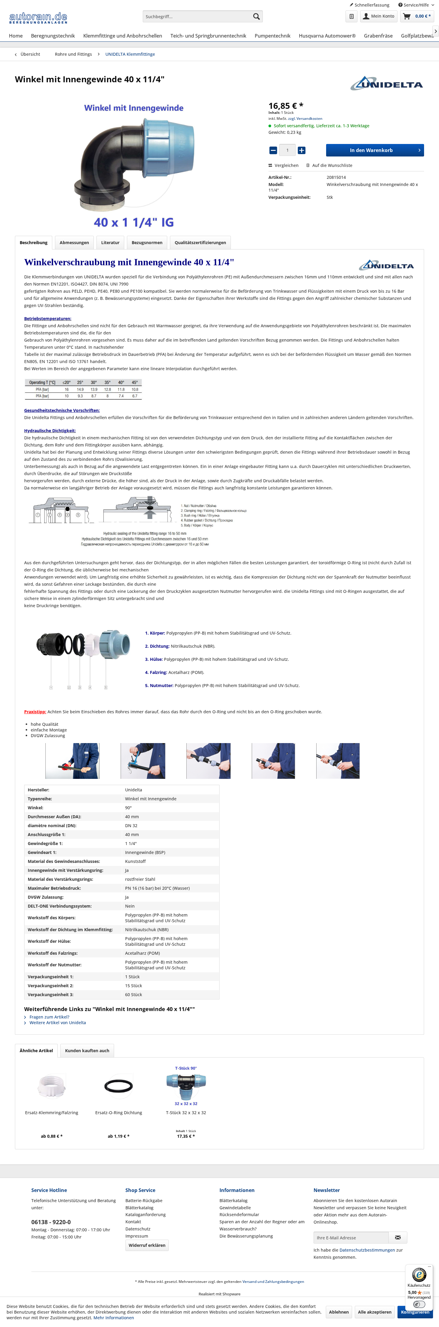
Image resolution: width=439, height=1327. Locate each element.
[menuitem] (203, 16)
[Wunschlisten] (351, 16)
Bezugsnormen (147, 242)
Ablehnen (339, 1312)
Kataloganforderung (145, 1214)
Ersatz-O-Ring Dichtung (118, 1112)
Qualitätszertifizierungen (200, 242)
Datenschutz (138, 1229)
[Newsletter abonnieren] (398, 1238)
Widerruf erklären (147, 1245)
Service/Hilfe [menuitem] (416, 5)
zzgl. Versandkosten (305, 118)
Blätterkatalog (139, 1207)
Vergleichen (286, 165)
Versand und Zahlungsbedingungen (273, 1281)
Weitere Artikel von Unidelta (57, 1022)
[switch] (419, 1304)
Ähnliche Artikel (36, 1050)
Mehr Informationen (113, 1317)
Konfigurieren (415, 1312)
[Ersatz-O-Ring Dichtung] (119, 1086)
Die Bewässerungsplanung (246, 1236)
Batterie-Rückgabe (143, 1200)
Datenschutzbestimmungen (367, 1250)
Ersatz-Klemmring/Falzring (51, 1112)
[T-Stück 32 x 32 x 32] (186, 1086)
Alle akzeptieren (375, 1312)
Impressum (136, 1236)
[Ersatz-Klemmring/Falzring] (52, 1086)
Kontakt (133, 1221)
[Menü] (429, 1268)
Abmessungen (74, 242)
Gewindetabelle (235, 1207)
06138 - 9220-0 (51, 1222)
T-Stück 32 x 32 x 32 (186, 1112)
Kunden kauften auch (87, 1050)
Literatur (110, 242)
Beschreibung (33, 242)
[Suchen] (256, 16)
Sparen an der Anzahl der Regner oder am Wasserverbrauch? (262, 1225)
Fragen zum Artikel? (48, 1017)
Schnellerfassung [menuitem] (371, 5)
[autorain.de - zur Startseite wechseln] (38, 17)
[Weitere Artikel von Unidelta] (386, 85)
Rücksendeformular (239, 1214)
